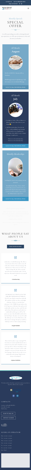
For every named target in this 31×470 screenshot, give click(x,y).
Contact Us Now (8, 417)
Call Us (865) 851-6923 (19, 1)
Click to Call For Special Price (15, 87)
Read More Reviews (15, 246)
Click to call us (8, 413)
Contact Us (9, 1)
